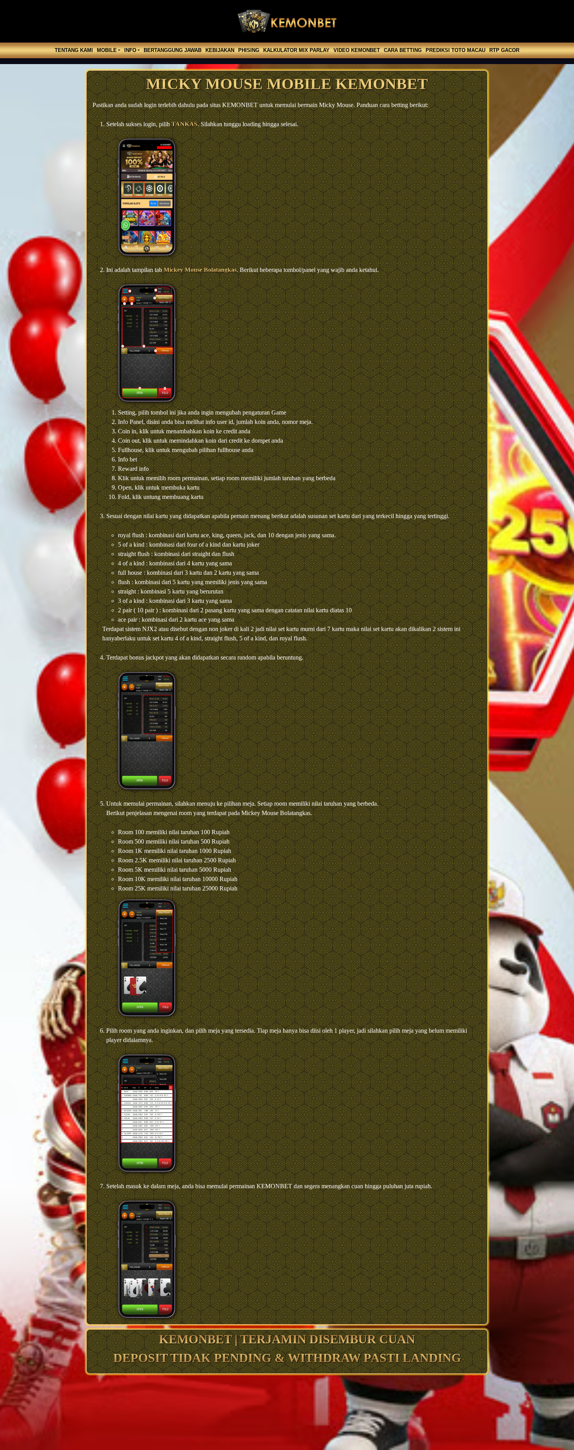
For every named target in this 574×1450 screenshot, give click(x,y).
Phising (248, 50)
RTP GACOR (504, 50)
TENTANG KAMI (74, 50)
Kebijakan (219, 50)
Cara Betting (403, 50)
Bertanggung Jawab (172, 50)
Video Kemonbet (356, 50)
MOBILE (107, 50)
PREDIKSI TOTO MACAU (455, 50)
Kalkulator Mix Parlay (296, 50)
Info (130, 50)
